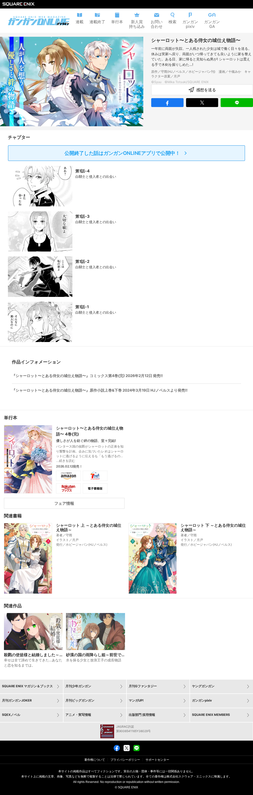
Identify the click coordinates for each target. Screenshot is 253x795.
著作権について (94, 759)
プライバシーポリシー (125, 759)
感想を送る (206, 89)
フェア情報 (64, 503)
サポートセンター (157, 759)
